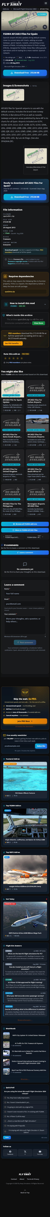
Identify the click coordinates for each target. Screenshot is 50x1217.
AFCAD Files (44, 9)
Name (7, 589)
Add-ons (6, 9)
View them (38, 323)
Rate (20, 57)
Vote (7, 1137)
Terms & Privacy (33, 1179)
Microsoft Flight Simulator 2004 (24, 9)
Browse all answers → (25, 1020)
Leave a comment (26, 552)
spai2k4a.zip (10, 291)
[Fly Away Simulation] (22, 3)
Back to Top (25, 1193)
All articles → (25, 1079)
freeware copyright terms (17, 261)
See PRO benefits (12, 343)
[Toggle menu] (45, 3)
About (22, 1179)
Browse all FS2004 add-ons (26, 524)
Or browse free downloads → (25, 726)
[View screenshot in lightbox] (45, 27)
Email (7, 599)
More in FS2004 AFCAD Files (26, 530)
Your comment (10, 614)
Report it (11, 264)
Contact (14, 1179)
